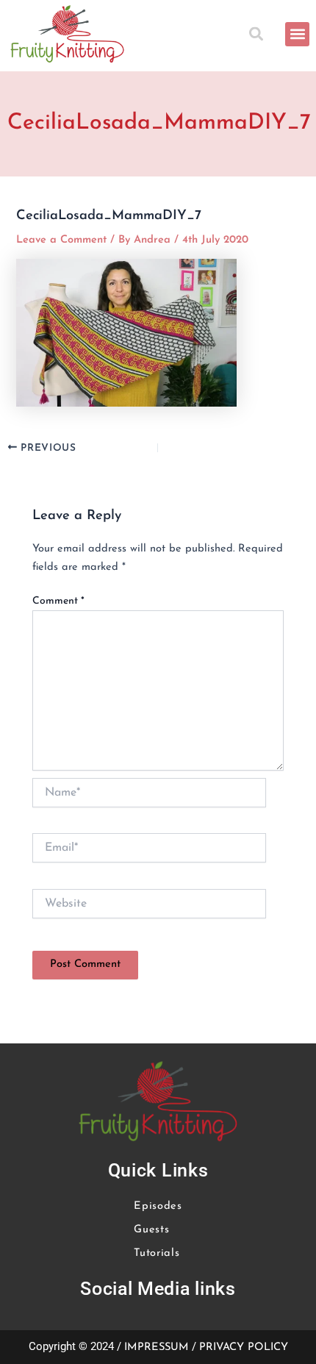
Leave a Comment (61, 240)
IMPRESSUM (156, 1347)
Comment (58, 601)
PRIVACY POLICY (243, 1347)
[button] (258, 34)
